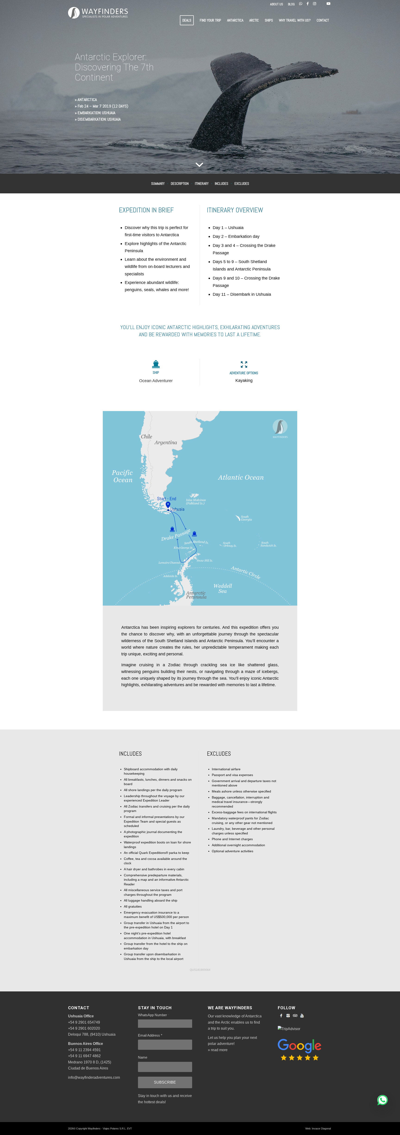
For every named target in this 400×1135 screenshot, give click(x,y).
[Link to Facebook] (307, 3)
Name (142, 1057)
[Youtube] (302, 1015)
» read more (218, 1050)
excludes (241, 183)
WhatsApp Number (153, 1015)
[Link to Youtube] (328, 3)
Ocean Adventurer (156, 380)
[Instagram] (288, 1015)
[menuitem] (277, 4)
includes (221, 183)
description (180, 183)
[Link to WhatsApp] (300, 3)
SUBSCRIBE (165, 1082)
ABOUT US (276, 4)
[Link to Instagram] (314, 3)
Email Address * (150, 1035)
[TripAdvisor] (295, 1015)
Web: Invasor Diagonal (318, 1128)
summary (158, 183)
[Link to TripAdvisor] (321, 3)
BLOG (291, 4)
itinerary (202, 183)
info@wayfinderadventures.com (94, 1077)
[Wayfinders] (98, 20)
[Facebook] (281, 1015)
